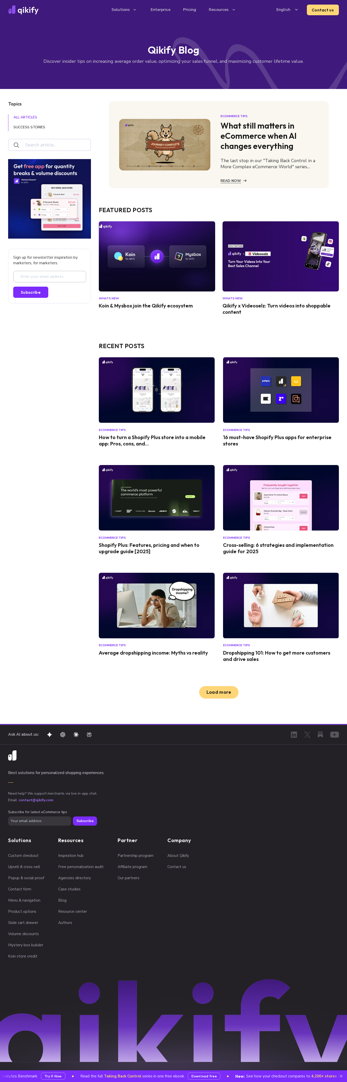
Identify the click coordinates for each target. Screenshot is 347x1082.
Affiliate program (132, 866)
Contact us (323, 9)
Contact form (19, 889)
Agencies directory (74, 877)
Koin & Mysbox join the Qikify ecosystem (146, 305)
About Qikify (178, 855)
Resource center (72, 911)
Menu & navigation (24, 900)
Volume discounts (23, 933)
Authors (65, 922)
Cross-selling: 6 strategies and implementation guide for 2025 (278, 548)
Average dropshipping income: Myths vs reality (153, 653)
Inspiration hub (71, 855)
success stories (29, 127)
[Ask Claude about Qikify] (76, 734)
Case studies (69, 889)
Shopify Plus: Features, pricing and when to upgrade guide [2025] (149, 548)
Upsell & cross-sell (24, 866)
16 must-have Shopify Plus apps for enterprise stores (277, 440)
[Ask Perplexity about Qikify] (89, 734)
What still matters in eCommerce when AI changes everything (258, 135)
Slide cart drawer (23, 922)
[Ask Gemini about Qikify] (49, 734)
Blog (62, 900)
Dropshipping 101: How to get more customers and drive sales (276, 656)
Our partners (128, 877)
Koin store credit (22, 956)
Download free (194, 1076)
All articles (25, 117)
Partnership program (135, 855)
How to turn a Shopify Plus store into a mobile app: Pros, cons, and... (152, 440)
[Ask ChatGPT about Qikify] (62, 734)
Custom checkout (23, 855)
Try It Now (43, 1076)
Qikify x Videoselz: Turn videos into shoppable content (276, 308)
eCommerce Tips (233, 116)
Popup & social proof (26, 877)
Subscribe (31, 292)
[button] (124, 10)
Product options (22, 911)
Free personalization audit (81, 866)
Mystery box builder (25, 945)
